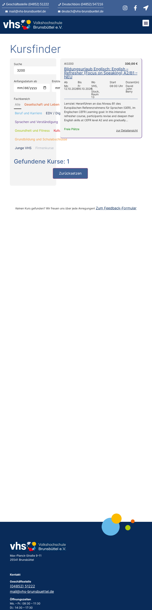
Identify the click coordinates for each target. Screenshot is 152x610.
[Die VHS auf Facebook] (136, 7)
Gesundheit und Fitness (32, 130)
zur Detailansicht (127, 130)
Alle (17, 104)
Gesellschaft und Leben (41, 104)
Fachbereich (22, 98)
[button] (145, 23)
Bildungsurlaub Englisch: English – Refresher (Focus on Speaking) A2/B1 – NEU (100, 73)
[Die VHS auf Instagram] (125, 7)
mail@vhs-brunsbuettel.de (32, 591)
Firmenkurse (44, 148)
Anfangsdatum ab (25, 81)
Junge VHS (23, 148)
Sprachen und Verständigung (36, 122)
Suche (18, 64)
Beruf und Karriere (28, 113)
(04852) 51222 (22, 586)
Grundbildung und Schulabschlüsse (41, 139)
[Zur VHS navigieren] (146, 7)
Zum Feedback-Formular (116, 208)
